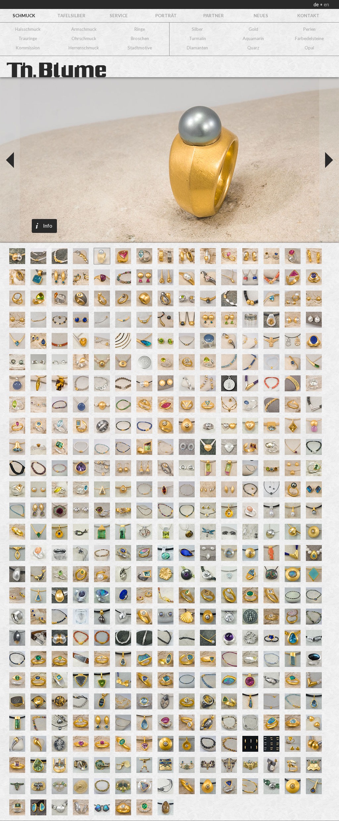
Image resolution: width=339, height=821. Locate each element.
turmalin (197, 38)
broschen (140, 38)
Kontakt (308, 15)
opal (309, 47)
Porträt (166, 15)
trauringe (28, 38)
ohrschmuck (84, 38)
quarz (253, 47)
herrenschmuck (84, 47)
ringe (139, 29)
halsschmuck (28, 29)
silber (197, 29)
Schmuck (24, 15)
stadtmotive (139, 47)
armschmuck (84, 29)
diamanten (197, 47)
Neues (261, 15)
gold (253, 29)
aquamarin (253, 38)
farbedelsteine (309, 38)
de (317, 4)
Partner (213, 15)
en (326, 4)
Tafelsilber (71, 15)
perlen (309, 29)
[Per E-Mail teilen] (73, 160)
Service (119, 15)
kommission (28, 47)
